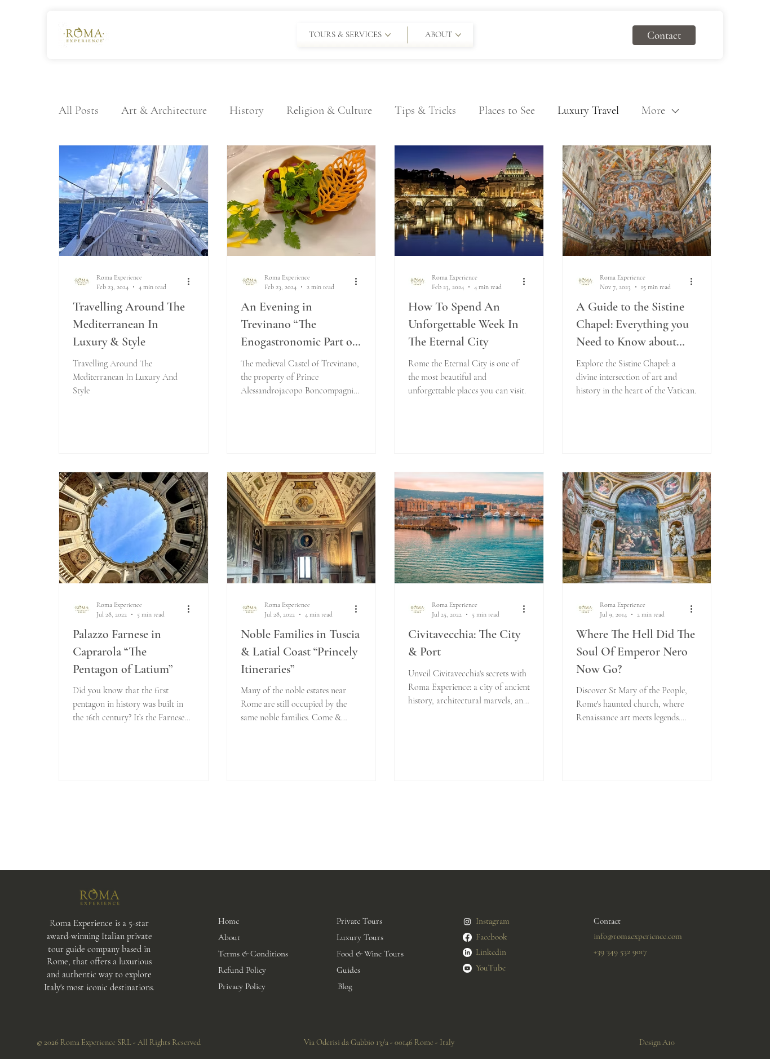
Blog (345, 986)
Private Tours (359, 921)
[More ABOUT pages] (458, 35)
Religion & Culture (329, 110)
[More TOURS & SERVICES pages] (388, 35)
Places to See (507, 110)
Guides (348, 970)
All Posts (79, 110)
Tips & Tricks (425, 110)
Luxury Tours (360, 937)
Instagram (493, 921)
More (653, 110)
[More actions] (193, 281)
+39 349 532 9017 (620, 951)
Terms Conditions (253, 954)
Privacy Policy (241, 986)
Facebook (491, 937)
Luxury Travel (588, 110)
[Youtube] (467, 968)
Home (228, 921)
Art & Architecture (164, 110)
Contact (607, 921)
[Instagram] (467, 921)
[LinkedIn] (467, 952)
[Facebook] (467, 937)
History (246, 110)
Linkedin (491, 952)
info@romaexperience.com (638, 936)
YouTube (491, 968)
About (229, 937)
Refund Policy (242, 970)
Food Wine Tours (370, 954)
